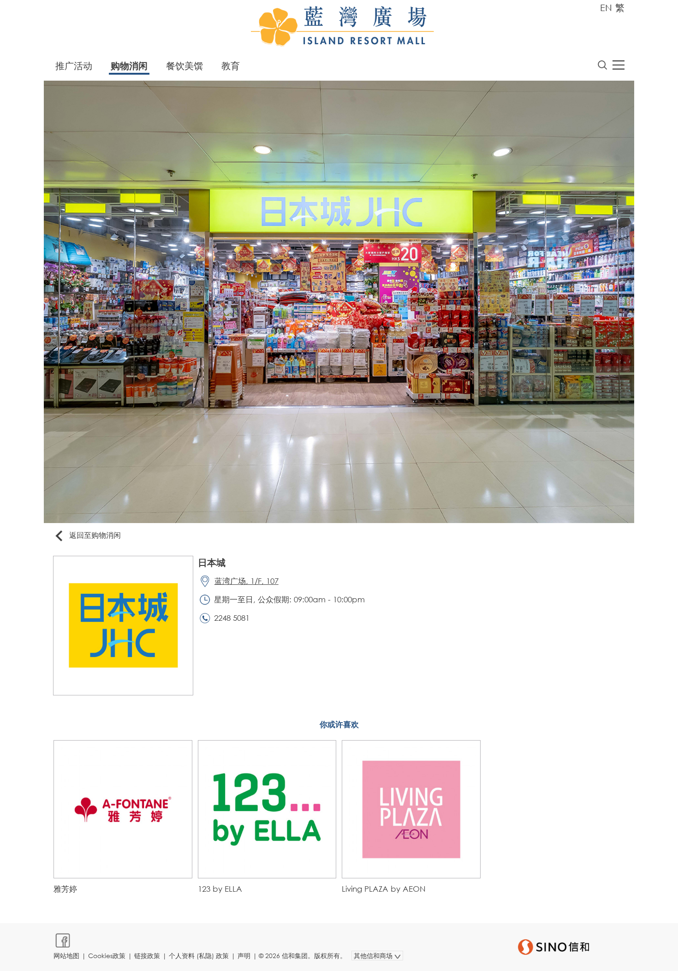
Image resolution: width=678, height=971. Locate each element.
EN (606, 7)
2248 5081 (232, 618)
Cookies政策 (106, 955)
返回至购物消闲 (95, 535)
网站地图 (66, 955)
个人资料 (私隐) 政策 (199, 955)
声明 (244, 955)
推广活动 (73, 65)
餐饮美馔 (184, 65)
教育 (230, 65)
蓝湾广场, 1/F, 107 (246, 581)
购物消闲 (129, 65)
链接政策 (147, 955)
